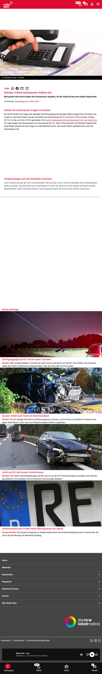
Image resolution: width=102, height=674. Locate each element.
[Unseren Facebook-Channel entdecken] (95, 640)
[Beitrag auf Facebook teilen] (17, 88)
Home (4, 560)
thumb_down (87, 654)
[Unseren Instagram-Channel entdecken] (99, 640)
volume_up (81, 654)
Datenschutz (18, 640)
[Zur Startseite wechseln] (8, 4)
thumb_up (96, 654)
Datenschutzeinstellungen (38, 640)
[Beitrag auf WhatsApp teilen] (12, 88)
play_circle (92, 655)
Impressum (6, 640)
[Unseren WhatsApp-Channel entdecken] (91, 640)
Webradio (6, 567)
